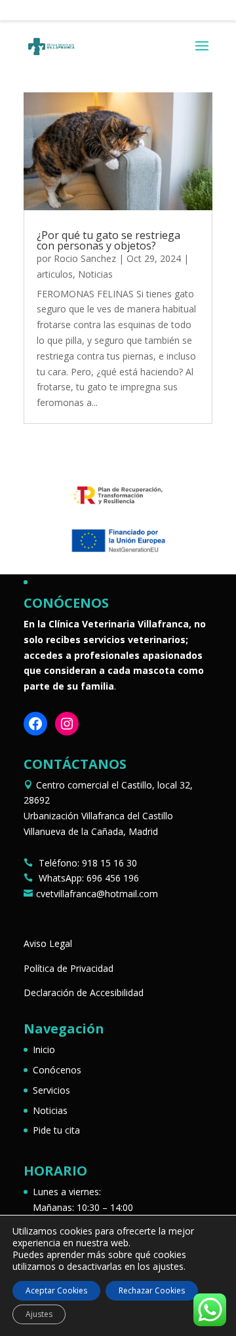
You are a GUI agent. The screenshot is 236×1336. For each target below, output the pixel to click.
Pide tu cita (56, 1130)
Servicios (51, 1090)
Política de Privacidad (68, 968)
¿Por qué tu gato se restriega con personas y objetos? (108, 240)
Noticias (95, 274)
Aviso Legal (48, 943)
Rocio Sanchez (85, 258)
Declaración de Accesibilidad (84, 992)
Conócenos (57, 1070)
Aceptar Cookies (56, 1290)
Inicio (44, 1049)
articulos (55, 274)
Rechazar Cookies (152, 1290)
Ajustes (39, 1314)
